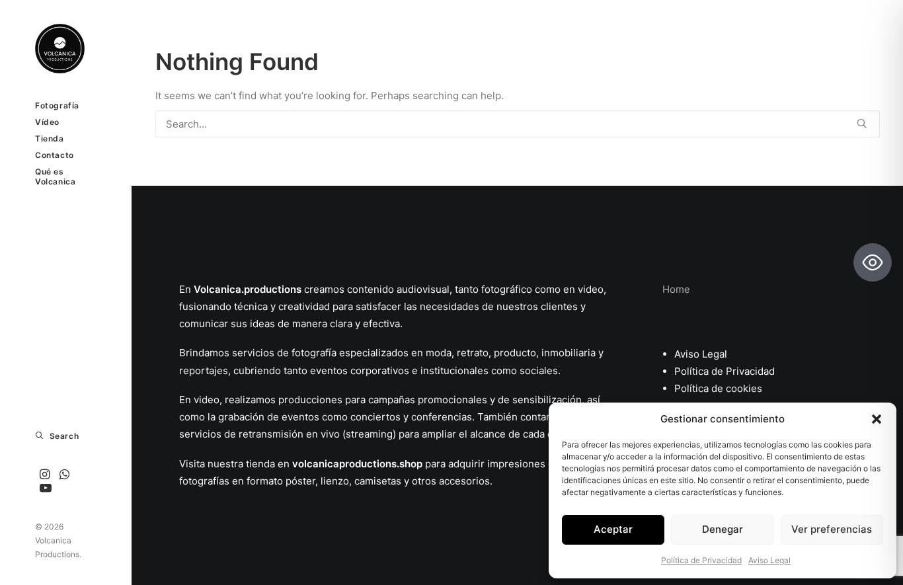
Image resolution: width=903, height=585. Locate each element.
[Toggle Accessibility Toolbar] (872, 262)
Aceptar (613, 529)
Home (676, 289)
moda (437, 352)
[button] (876, 419)
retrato (473, 352)
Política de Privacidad (701, 560)
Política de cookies (718, 388)
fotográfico (506, 289)
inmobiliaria (568, 352)
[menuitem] (45, 475)
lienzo (335, 481)
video (591, 289)
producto (515, 352)
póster (300, 481)
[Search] (517, 123)
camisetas (377, 481)
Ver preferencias (831, 529)
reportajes (203, 370)
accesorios (464, 481)
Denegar (722, 529)
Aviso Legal (769, 560)
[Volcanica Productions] (65, 48)
